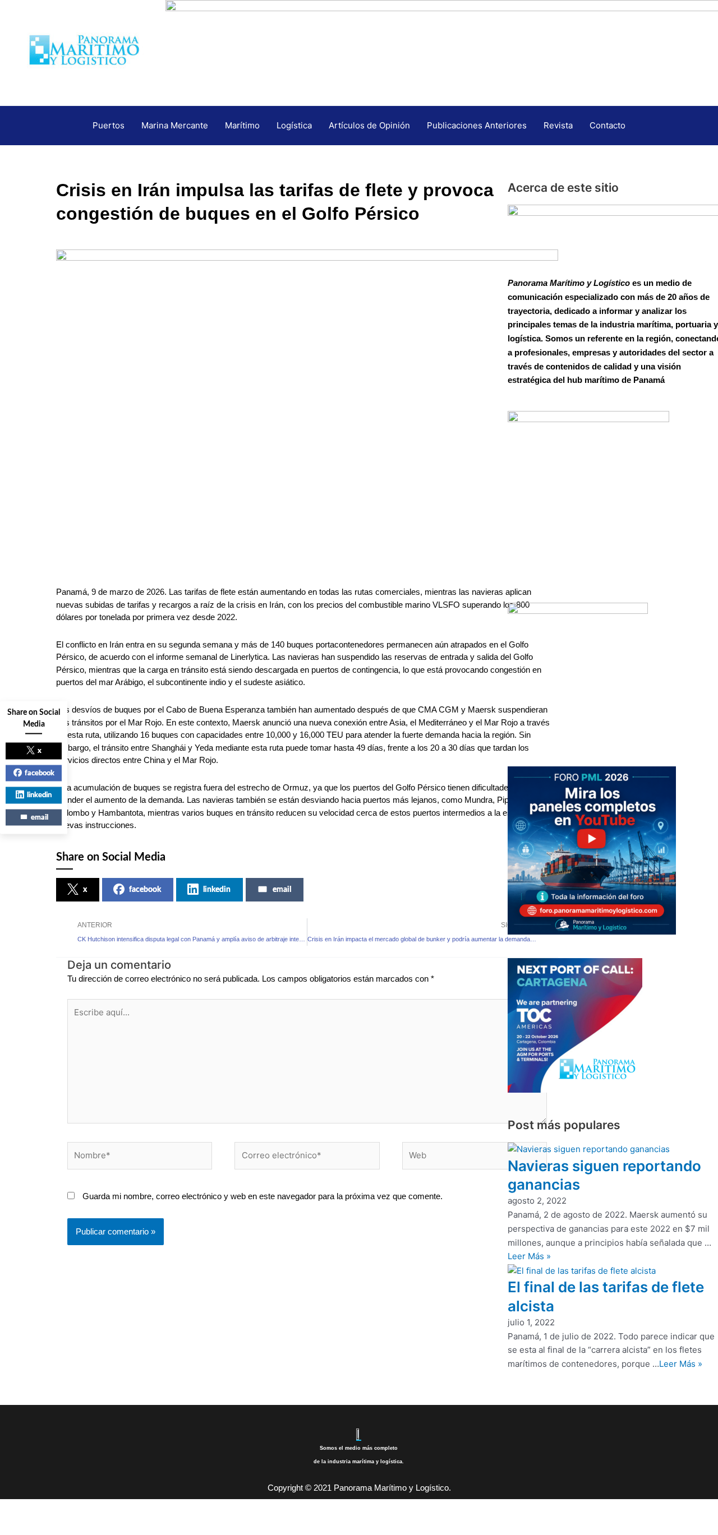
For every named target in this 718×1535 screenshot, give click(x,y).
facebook (145, 890)
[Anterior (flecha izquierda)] (17, 1526)
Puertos (109, 125)
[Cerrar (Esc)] (124, 1508)
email (282, 890)
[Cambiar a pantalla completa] (53, 1508)
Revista (558, 125)
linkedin (217, 890)
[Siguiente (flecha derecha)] (53, 1526)
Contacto (607, 125)
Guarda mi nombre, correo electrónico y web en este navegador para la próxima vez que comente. (262, 1196)
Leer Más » (529, 1256)
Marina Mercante (174, 125)
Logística (294, 125)
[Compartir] (88, 1508)
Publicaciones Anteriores (477, 125)
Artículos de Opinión (369, 125)
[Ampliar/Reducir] (17, 1508)
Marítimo (242, 125)
